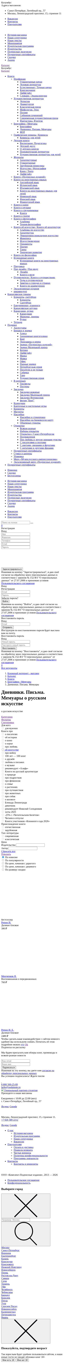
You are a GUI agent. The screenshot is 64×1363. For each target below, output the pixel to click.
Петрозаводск (8, 1314)
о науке (9, 743)
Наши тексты (14, 40)
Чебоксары (7, 1292)
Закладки (18, 389)
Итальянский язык (29, 188)
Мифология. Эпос (29, 109)
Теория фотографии (30, 224)
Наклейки (19, 414)
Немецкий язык (28, 196)
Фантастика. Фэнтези (31, 121)
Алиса (23, 333)
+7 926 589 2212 (9, 1120)
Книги (10, 76)
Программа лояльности (26, 1158)
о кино (8, 740)
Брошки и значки (23, 330)
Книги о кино (21, 204)
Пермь (4, 1272)
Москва (5, 1247)
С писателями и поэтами (33, 442)
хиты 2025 (10, 812)
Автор (4, 848)
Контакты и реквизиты (26, 1164)
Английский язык (29, 182)
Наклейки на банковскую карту (36, 420)
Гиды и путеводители (31, 280)
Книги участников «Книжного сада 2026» (27, 821)
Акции (11, 60)
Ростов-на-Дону (9, 1275)
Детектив (25, 101)
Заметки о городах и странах (35, 283)
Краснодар (7, 1261)
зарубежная (11, 830)
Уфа (3, 1286)
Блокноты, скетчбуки (25, 297)
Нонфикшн (20, 79)
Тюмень (5, 1284)
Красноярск (7, 1264)
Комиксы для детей (30, 137)
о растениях (11, 787)
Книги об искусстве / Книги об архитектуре (37, 227)
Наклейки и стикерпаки (32, 417)
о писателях (11, 734)
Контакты (12, 21)
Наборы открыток (29, 431)
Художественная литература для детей (40, 154)
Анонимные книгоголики (34, 336)
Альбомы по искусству (32, 230)
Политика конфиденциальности (31, 1155)
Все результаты (9, 668)
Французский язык (30, 202)
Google (13, 1106)
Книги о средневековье (26, 210)
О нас (10, 1130)
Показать (6, 854)
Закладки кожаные (30, 392)
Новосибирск (8, 1270)
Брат (22, 339)
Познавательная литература (34, 151)
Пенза (4, 1300)
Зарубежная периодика (32, 165)
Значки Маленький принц (34, 347)
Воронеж (6, 1253)
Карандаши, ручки (23, 311)
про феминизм (12, 781)
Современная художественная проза (39, 118)
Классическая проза (30, 107)
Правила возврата (23, 1150)
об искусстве (12, 749)
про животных (13, 793)
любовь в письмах (14, 762)
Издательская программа (20, 46)
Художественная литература (29, 98)
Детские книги (22, 140)
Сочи (4, 1281)
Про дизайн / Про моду (26, 269)
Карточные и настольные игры (30, 406)
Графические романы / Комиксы (31, 135)
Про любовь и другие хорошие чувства (40, 439)
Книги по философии (25, 255)
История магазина (17, 35)
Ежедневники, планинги (27, 305)
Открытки (19, 425)
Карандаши (26, 313)
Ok (26, 1044)
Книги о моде (27, 274)
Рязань (4, 1317)
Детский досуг (27, 146)
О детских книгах (29, 149)
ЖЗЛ (22, 132)
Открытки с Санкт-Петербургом (37, 434)
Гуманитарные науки (31, 81)
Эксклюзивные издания (26, 288)
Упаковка (19, 456)
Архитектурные (28, 160)
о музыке (10, 765)
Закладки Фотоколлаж (31, 397)
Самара (5, 1278)
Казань (5, 1258)
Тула (3, 1303)
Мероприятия (14, 43)
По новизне (11, 857)
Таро (22, 375)
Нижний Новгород (11, 1267)
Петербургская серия (31, 367)
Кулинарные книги (24, 258)
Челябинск (7, 1289)
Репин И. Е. (7, 1030)
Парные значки (28, 364)
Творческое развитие (31, 252)
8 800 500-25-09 (9, 1084)
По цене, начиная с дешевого (20, 866)
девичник (10, 805)
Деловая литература (30, 84)
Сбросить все (8, 851)
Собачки (24, 372)
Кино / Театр (26, 171)
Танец (23, 249)
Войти (5, 601)
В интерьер (20, 381)
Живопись (25, 238)
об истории (11, 737)
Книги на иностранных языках (30, 179)
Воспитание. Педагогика (33, 143)
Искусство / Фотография (33, 168)
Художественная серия (32, 378)
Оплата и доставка (23, 1147)
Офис (23, 361)
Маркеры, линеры (29, 316)
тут (22, 1044)
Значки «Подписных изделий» (36, 344)
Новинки (12, 470)
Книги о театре (22, 216)
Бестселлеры (14, 475)
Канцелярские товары (19, 294)
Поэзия (23, 112)
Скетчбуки (25, 302)
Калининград (8, 1312)
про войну (10, 753)
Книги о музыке (22, 207)
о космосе (10, 799)
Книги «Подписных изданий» (30, 177)
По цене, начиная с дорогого (20, 863)
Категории (7, 717)
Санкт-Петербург (10, 1250)
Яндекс (5, 1106)
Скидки (11, 57)
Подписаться (8, 1067)
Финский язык (27, 199)
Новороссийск (9, 1309)
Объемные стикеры (30, 423)
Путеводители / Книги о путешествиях (34, 277)
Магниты (19, 411)
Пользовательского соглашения (17, 583)
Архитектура (27, 232)
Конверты (19, 409)
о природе (10, 774)
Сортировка (7, 722)
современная (11, 836)
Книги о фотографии (25, 218)
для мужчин (11, 728)
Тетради (18, 322)
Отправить (7, 627)
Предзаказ (19, 266)
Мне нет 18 (22, 1360)
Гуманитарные (27, 163)
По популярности (14, 860)
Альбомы (25, 221)
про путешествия (14, 790)
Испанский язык (28, 185)
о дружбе (10, 759)
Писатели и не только (31, 369)
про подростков (13, 777)
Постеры (24, 386)
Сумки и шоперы (23, 453)
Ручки (23, 319)
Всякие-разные (28, 428)
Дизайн (24, 272)
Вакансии (12, 18)
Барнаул (5, 1295)
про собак (10, 796)
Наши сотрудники (17, 37)
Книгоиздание (27, 90)
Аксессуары (20, 327)
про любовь (11, 746)
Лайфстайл (26, 93)
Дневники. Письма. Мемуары (35, 129)
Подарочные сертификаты (21, 54)
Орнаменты (26, 244)
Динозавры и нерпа (30, 341)
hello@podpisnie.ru (11, 1087)
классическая (12, 839)
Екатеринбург (8, 1256)
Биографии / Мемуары (25, 123)
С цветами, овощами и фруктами (37, 445)
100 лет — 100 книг (15, 756)
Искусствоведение (30, 241)
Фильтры (6, 719)
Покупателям (14, 24)
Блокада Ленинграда (16, 802)
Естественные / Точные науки (36, 87)
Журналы (19, 157)
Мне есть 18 (8, 1360)
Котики (24, 350)
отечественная (12, 827)
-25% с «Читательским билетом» (22, 815)
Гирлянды (25, 383)
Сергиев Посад (9, 1306)
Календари (19, 403)
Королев (5, 1298)
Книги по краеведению (32, 286)
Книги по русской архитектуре (21, 771)
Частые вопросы (22, 1152)
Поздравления (27, 436)
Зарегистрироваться (12, 569)
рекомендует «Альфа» (16, 768)
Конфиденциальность (18, 1183)
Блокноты (25, 300)
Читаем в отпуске (14, 818)
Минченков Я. (8, 976)
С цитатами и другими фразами (37, 448)
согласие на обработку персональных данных (27, 1072)
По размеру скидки (15, 869)
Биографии (26, 126)
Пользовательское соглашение (23, 1180)
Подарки (12, 325)
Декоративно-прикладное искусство (39, 235)
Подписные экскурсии (19, 51)
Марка (23, 355)
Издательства (14, 49)
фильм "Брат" (27, 400)
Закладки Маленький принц (35, 395)
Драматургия (27, 104)
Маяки (23, 358)
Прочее (24, 246)
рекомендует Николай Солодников (23, 808)
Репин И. (6, 922)
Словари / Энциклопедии (33, 95)
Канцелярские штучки (25, 308)
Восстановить (9, 648)
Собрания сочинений (31, 115)
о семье (9, 784)
